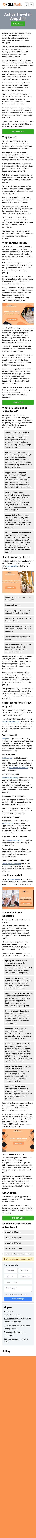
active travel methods (10, 721)
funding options (14, 879)
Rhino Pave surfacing (10, 777)
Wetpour (5, 738)
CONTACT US (18, 402)
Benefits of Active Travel (13, 1322)
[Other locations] (26, 4)
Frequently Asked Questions (14, 1332)
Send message (18, 1299)
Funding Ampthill (10, 1329)
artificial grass (7, 823)
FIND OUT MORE (18, 1218)
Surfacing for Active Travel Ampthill (17, 1325)
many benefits (11, 566)
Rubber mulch (7, 758)
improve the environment (18, 768)
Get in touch (18, 24)
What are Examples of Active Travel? (17, 1318)
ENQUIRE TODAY (18, 131)
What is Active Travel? (12, 1315)
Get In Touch (9, 1335)
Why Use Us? (9, 1311)
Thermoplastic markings (11, 864)
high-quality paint (15, 840)
